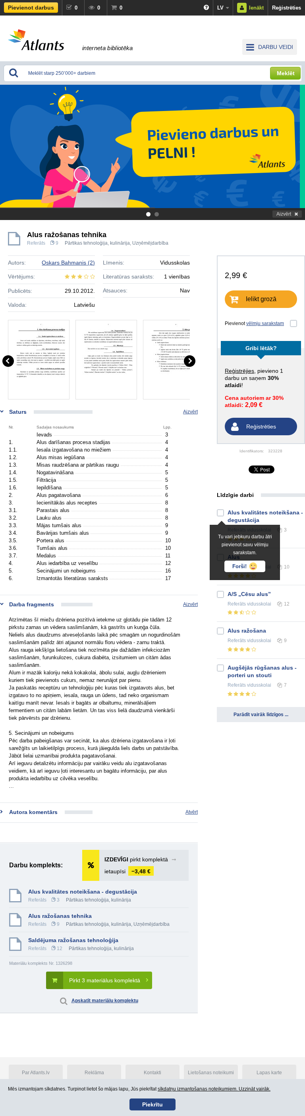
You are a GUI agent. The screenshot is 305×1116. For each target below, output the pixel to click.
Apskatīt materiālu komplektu (104, 1000)
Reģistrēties (286, 8)
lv (220, 8)
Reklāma (94, 1072)
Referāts (36, 243)
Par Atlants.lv (36, 1072)
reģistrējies (239, 371)
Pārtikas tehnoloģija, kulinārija (97, 243)
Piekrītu (152, 1104)
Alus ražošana (247, 630)
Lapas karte (269, 1072)
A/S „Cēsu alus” (249, 594)
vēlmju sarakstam (265, 323)
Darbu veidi (275, 47)
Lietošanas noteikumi (211, 1072)
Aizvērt (283, 214)
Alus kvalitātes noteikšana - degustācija (82, 891)
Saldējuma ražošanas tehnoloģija (73, 940)
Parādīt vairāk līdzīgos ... (261, 714)
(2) (68, 262)
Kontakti (152, 1072)
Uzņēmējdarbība (150, 243)
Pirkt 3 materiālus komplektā (104, 980)
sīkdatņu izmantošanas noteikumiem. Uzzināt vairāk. (214, 1089)
